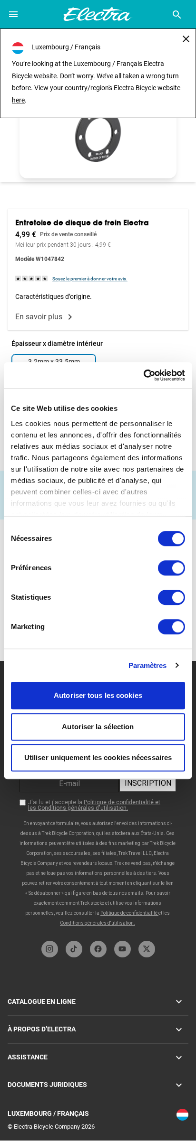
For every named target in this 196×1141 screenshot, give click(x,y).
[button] (98, 134)
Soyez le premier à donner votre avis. (89, 278)
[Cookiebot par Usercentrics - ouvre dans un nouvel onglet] (143, 375)
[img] (32, 278)
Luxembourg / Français (48, 1113)
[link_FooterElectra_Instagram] (49, 949)
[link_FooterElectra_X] (146, 949)
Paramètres (147, 665)
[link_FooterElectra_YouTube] (122, 949)
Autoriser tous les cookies (98, 695)
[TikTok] (74, 949)
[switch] (171, 567)
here (18, 100)
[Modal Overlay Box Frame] (98, 798)
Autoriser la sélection (98, 727)
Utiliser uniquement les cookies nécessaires (98, 757)
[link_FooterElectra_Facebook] (98, 949)
